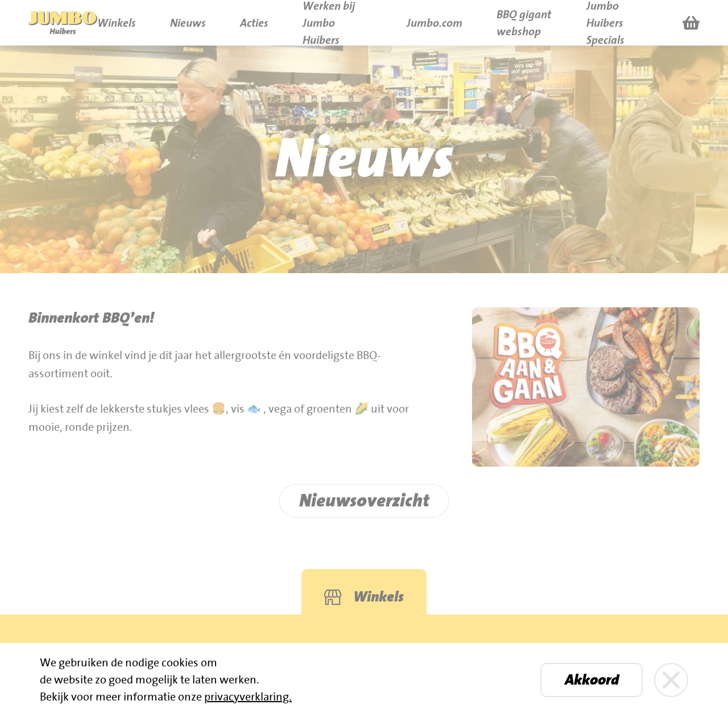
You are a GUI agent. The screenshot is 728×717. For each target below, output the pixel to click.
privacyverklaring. (248, 697)
